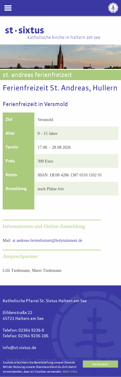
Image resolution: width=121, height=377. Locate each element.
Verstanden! (100, 364)
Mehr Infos (70, 371)
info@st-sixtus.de (19, 348)
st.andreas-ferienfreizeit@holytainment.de (47, 240)
